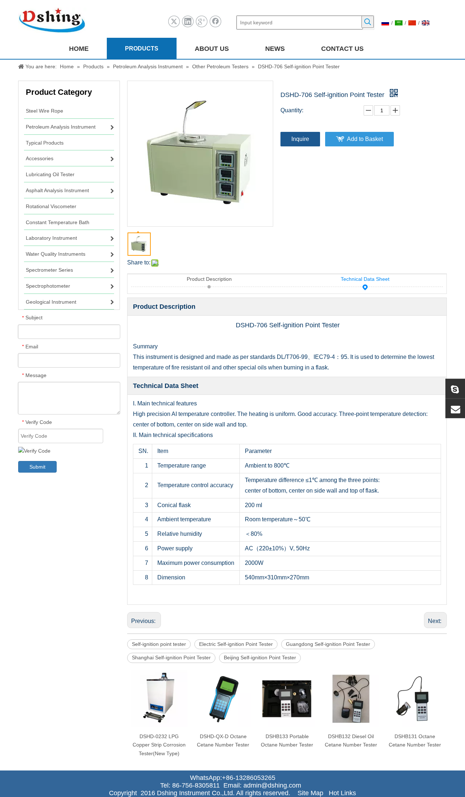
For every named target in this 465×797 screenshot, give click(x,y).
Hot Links (342, 793)
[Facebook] (215, 21)
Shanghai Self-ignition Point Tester (171, 657)
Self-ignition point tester (159, 644)
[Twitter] (174, 21)
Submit (37, 467)
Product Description (209, 279)
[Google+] (201, 21)
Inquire (300, 139)
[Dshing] (455, 408)
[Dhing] (455, 388)
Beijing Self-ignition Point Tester (260, 657)
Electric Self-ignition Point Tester (236, 644)
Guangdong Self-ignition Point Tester (328, 644)
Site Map (310, 793)
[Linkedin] (188, 21)
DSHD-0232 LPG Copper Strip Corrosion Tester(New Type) (159, 745)
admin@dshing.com (274, 785)
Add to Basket (365, 139)
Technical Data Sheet (365, 279)
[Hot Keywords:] (367, 22)
